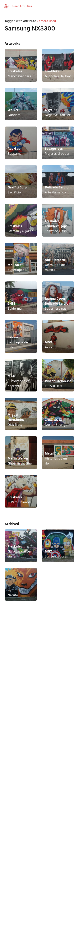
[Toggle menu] (73, 6)
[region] (39, 661)
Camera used (46, 21)
